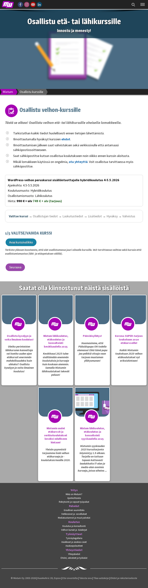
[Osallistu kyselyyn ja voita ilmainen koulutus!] (19, 317)
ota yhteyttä (78, 162)
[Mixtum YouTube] (33, 4)
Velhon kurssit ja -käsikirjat (74, 529)
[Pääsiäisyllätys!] (92, 317)
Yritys (74, 490)
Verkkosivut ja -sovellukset (74, 513)
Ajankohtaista (74, 498)
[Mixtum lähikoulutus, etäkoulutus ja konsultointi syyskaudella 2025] (92, 409)
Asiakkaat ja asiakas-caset (74, 542)
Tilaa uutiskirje (101, 578)
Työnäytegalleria (74, 538)
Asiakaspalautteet (74, 545)
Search (132, 2)
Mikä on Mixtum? (74, 494)
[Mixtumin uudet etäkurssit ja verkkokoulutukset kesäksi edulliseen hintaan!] (56, 409)
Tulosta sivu (85, 578)
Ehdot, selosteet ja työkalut (74, 557)
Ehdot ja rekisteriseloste (123, 578)
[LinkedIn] (39, 4)
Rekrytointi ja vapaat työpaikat (74, 501)
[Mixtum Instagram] (26, 4)
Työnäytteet (74, 534)
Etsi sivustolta (70, 578)
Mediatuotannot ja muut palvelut (74, 517)
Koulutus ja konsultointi (74, 526)
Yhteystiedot (74, 550)
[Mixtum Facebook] (20, 4)
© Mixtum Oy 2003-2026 (23, 578)
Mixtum (8, 92)
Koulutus (74, 522)
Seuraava (15, 267)
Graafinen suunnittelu (74, 510)
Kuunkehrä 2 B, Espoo (49, 578)
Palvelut (74, 506)
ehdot (65, 139)
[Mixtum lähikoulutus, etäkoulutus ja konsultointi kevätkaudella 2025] (56, 317)
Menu (142, 2)
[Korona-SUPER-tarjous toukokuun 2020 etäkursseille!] (129, 317)
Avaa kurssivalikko (21, 242)
